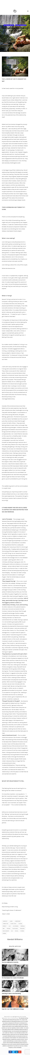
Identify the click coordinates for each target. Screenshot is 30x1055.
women (4, 933)
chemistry (5, 921)
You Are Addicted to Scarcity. (10, 962)
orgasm (8, 928)
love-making (15, 926)
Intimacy (5, 926)
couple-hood (13, 923)
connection (5, 923)
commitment (18, 921)
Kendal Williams (15, 939)
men (4, 928)
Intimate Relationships (21, 25)
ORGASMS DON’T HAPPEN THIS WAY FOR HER (15, 29)
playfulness (15, 928)
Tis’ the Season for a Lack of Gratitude (13, 978)
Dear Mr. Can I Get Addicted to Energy (13, 1009)
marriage (23, 926)
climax (11, 921)
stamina (22, 931)
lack (10, 926)
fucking (20, 923)
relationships (6, 931)
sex (12, 931)
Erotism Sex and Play (9, 25)
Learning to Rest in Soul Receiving (11, 993)
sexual (16, 931)
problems (22, 928)
